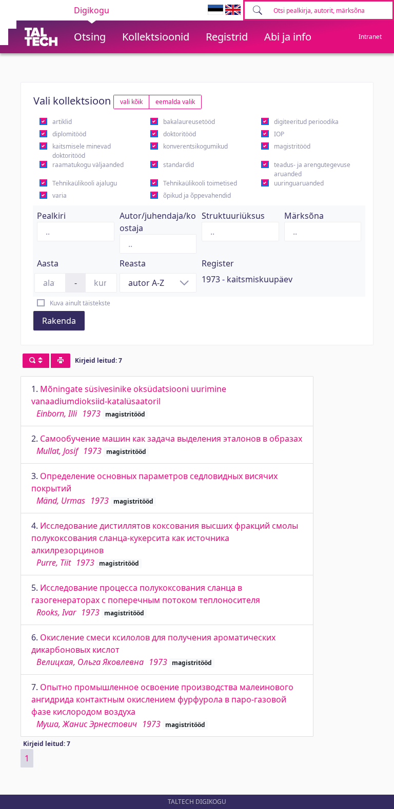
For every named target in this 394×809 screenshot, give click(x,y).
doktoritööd (179, 134)
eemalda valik (175, 101)
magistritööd (292, 146)
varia (59, 195)
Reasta (133, 263)
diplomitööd (69, 134)
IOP (279, 134)
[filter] (36, 361)
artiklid (62, 121)
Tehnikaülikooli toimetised (200, 183)
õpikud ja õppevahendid (197, 195)
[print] (60, 361)
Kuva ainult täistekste (80, 303)
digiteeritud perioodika (306, 121)
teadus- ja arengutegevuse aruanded (312, 169)
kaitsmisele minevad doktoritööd (81, 151)
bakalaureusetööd (189, 121)
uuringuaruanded (299, 183)
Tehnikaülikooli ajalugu (84, 183)
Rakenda (59, 320)
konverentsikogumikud (195, 146)
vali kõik (131, 101)
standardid (178, 164)
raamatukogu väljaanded (88, 164)
